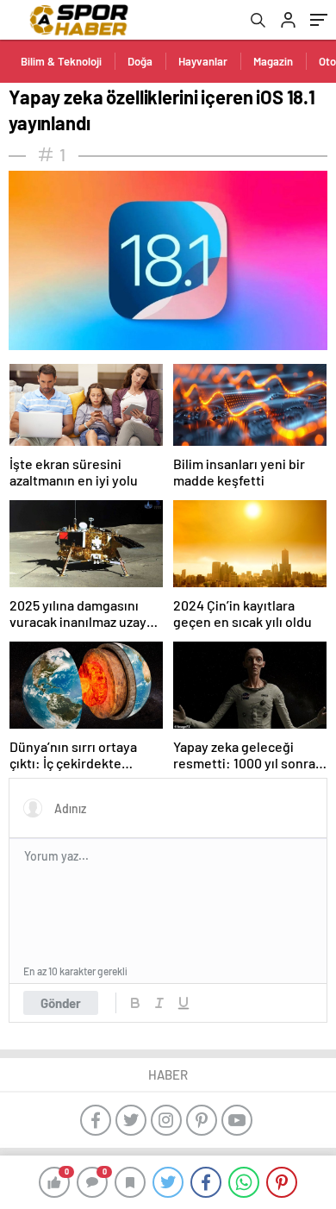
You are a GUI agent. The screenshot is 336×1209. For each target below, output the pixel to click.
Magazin (273, 61)
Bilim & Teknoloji (61, 61)
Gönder (60, 1003)
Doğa (140, 61)
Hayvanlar (202, 61)
